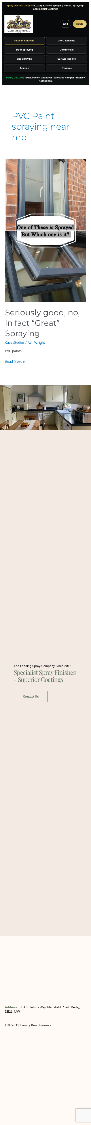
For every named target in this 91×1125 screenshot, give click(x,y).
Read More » (15, 361)
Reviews (67, 68)
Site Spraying (24, 58)
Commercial (67, 49)
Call (65, 23)
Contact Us (31, 696)
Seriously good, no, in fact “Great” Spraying (42, 323)
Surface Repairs (66, 58)
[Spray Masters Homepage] (18, 24)
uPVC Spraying (66, 40)
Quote (79, 23)
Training (24, 68)
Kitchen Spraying (24, 40)
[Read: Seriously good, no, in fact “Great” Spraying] (45, 230)
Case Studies (15, 342)
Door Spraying (24, 49)
